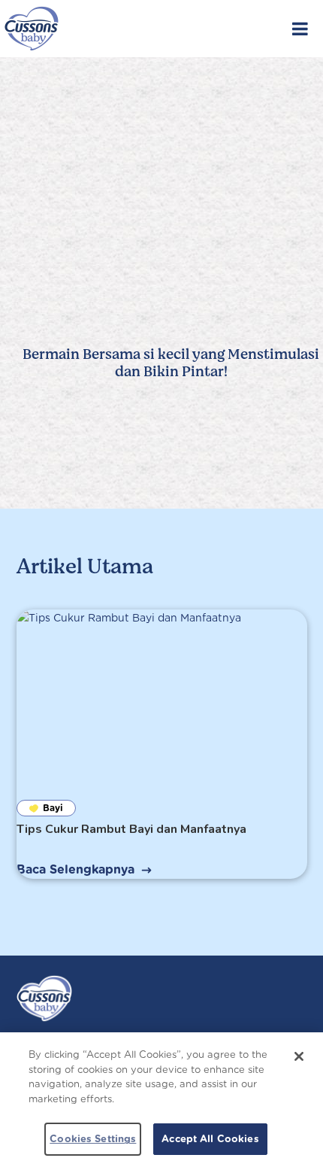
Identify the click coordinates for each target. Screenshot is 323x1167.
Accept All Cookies (210, 1138)
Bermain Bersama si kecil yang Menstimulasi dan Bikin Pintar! (171, 363)
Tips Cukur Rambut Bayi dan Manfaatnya (131, 829)
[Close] (298, 1056)
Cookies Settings (93, 1138)
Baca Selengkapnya (75, 869)
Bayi (53, 807)
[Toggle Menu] (300, 29)
